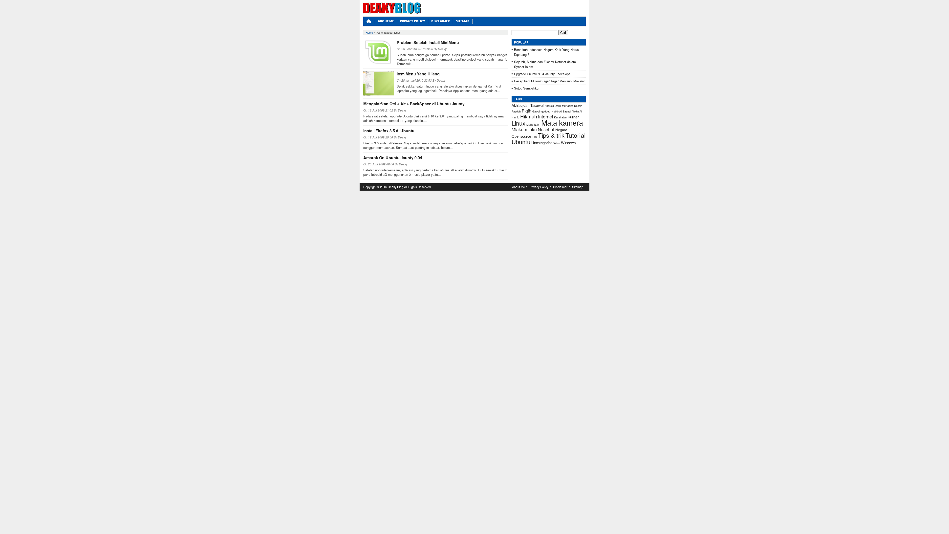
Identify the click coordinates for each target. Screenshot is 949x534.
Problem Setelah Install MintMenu (428, 42)
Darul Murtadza (564, 106)
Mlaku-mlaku (524, 129)
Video (556, 143)
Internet (545, 116)
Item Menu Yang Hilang (418, 74)
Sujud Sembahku (526, 88)
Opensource (521, 136)
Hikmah (528, 116)
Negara (561, 129)
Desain (578, 106)
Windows (568, 142)
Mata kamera (562, 122)
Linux (518, 123)
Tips (534, 136)
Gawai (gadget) (541, 111)
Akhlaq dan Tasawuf (528, 105)
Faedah (516, 111)
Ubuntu (521, 141)
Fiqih (526, 111)
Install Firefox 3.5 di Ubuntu (388, 131)
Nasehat (546, 129)
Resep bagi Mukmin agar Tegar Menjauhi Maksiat (549, 81)
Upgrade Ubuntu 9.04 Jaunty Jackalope (542, 73)
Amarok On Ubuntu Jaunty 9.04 (392, 157)
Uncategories (541, 142)
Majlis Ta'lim (533, 124)
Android (549, 106)
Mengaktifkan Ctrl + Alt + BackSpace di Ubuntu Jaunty (414, 104)
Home (369, 32)
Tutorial (575, 135)
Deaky (442, 49)
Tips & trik (551, 135)
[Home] (369, 23)
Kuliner (573, 116)
